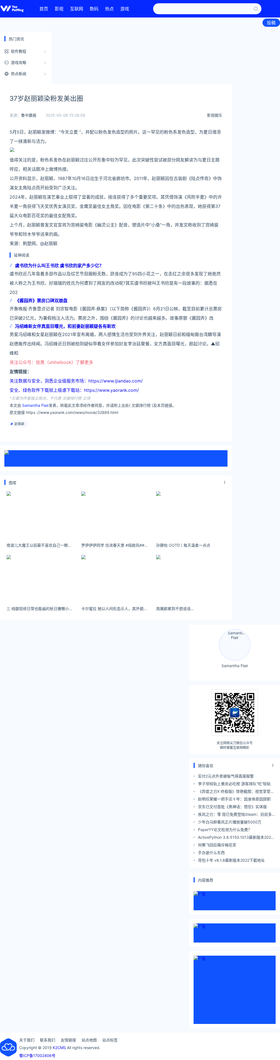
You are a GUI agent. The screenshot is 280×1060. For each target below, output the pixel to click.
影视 (59, 8)
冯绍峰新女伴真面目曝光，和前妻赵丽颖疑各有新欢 (65, 326)
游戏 (124, 8)
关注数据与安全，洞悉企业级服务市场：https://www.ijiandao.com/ (76, 381)
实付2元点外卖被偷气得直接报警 (226, 776)
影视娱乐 (214, 115)
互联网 (76, 8)
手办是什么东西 (211, 852)
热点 (109, 8)
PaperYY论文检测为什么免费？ (225, 829)
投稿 (271, 22)
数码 (94, 8)
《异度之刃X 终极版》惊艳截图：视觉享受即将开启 (236, 792)
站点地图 (89, 1040)
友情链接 (68, 1040)
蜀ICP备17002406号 (37, 1055)
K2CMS (59, 1047)
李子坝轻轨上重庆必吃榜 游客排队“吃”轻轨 (234, 783)
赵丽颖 (19, 424)
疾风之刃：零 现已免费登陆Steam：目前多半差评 (237, 815)
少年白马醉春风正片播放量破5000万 (229, 822)
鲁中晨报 (28, 115)
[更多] (225, 482)
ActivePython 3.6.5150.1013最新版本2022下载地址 (235, 838)
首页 (43, 8)
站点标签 (110, 1040)
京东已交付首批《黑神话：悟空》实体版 (232, 806)
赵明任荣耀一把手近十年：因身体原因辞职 (234, 799)
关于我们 (26, 1040)
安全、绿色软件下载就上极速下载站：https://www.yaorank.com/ (74, 390)
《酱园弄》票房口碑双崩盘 (41, 300)
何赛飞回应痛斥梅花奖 (217, 845)
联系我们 (47, 1040)
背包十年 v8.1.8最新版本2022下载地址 (231, 860)
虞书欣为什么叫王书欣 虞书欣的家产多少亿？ (59, 265)
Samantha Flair (35, 405)
